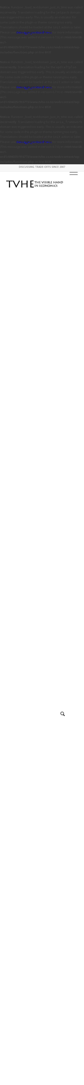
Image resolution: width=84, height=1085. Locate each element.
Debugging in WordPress (34, 32)
